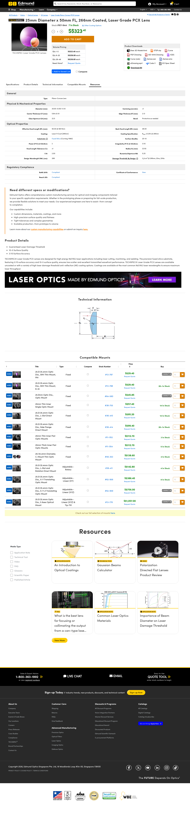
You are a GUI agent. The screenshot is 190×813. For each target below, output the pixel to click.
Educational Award (102, 725)
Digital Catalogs (144, 712)
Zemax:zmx (167, 59)
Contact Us (178, 10)
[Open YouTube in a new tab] (147, 768)
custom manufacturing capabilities (47, 229)
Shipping (55, 708)
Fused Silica (56, 138)
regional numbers (32, 680)
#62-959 (109, 490)
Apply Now (149, 723)
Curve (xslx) (135, 59)
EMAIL (117, 676)
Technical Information (53, 84)
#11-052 (109, 437)
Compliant (56, 172)
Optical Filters (57, 736)
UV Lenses (44, 15)
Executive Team (14, 712)
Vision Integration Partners (105, 712)
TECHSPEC (13, 742)
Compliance (12, 737)
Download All (136, 67)
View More (60, 640)
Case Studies (13, 733)
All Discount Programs (103, 708)
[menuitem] (14, 9)
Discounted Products (102, 729)
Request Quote (74, 63)
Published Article (22, 579)
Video (17, 561)
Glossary (18, 570)
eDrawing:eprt (136, 63)
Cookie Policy (26, 771)
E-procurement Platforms (104, 737)
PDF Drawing (135, 54)
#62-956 (109, 479)
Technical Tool (21, 557)
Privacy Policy (14, 771)
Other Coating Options (92, 25)
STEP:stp (157, 50)
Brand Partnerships (15, 746)
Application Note (22, 552)
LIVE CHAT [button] (74, 676)
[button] (166, 9)
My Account (158, 4)
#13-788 (109, 386)
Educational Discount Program (106, 721)
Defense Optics (57, 749)
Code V (152, 63)
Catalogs (142, 708)
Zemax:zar (151, 59)
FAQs (54, 717)
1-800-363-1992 (165, 10)
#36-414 (109, 427)
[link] (175, 2)
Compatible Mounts (76, 84)
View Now (72, 572)
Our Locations (13, 721)
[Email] (172, 14)
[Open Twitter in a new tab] (138, 768)
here (113, 513)
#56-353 (109, 456)
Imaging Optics (57, 745)
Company (51, 9)
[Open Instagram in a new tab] (166, 768)
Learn (41, 9)
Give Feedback (57, 721)
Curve (170, 50)
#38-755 (109, 405)
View (144, 172)
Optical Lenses (33, 15)
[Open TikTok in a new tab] (175, 768)
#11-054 (109, 446)
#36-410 (109, 415)
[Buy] (182, 374)
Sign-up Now (136, 692)
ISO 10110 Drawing (155, 54)
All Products (13, 15)
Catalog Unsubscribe (146, 717)
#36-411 (109, 468)
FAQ (16, 566)
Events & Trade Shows (16, 717)
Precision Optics (58, 732)
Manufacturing (27, 9)
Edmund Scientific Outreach (105, 733)
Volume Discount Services (104, 717)
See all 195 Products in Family (159, 14)
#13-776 (109, 502)
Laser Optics (56, 741)
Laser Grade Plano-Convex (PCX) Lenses (65, 15)
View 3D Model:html (138, 50)
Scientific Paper (21, 575)
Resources (95, 84)
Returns (54, 712)
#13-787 (109, 374)
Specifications (12, 84)
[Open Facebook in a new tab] (128, 768)
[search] (94, 3)
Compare (82, 71)
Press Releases (14, 729)
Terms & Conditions (40, 771)
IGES (172, 54)
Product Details (31, 84)
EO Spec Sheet (168, 63)
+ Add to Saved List (61, 71)
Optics (22, 15)
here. (85, 229)
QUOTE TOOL (157, 677)
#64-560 (109, 396)
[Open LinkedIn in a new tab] (157, 768)
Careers (11, 725)
